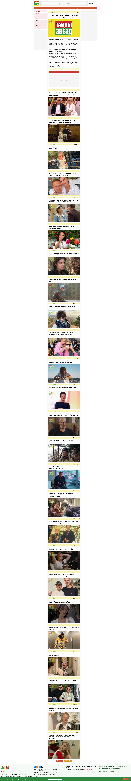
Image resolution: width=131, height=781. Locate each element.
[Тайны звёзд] (49, 12)
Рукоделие (77, 8)
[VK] (35, 767)
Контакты (91, 3)
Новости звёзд (53, 89)
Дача (84, 8)
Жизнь (71, 8)
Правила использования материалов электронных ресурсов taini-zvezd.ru (111, 770)
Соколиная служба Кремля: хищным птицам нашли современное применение (63, 50)
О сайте (90, 1)
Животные (52, 12)
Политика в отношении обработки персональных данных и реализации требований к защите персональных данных (113, 767)
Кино (59, 8)
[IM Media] (7, 767)
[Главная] (3, 767)
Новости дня (52, 330)
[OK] (37, 767)
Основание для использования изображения (106, 771)
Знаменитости (52, 8)
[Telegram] (40, 767)
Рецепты (44, 8)
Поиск (90, 4)
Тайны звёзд (36, 3)
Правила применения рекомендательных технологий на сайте (109, 768)
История (65, 8)
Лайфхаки (37, 8)
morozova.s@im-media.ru (88, 769)
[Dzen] (42, 767)
